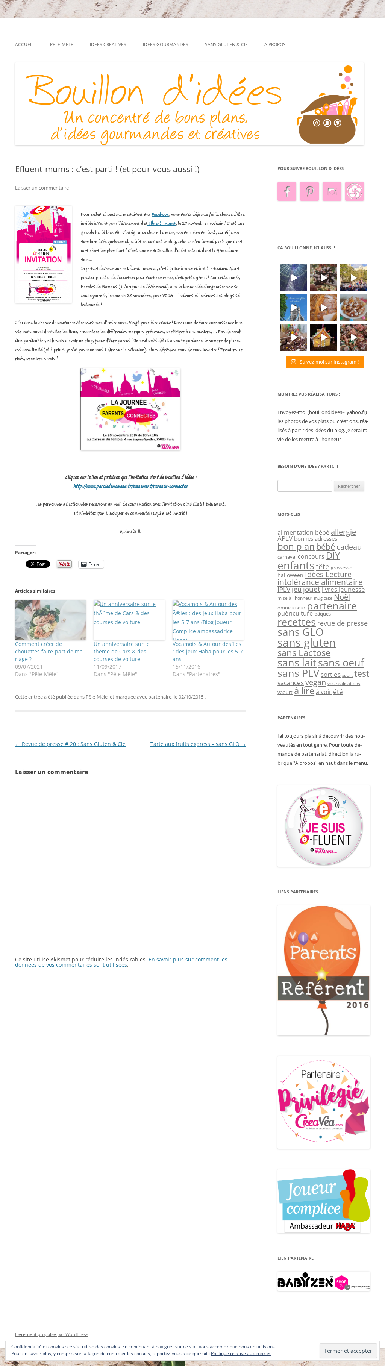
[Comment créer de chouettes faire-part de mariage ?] (50, 620)
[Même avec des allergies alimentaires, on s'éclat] (293, 337)
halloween (290, 575)
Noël (342, 596)
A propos (275, 44)
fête (322, 566)
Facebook (160, 214)
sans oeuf (341, 662)
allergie (343, 531)
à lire (304, 690)
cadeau (349, 547)
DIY (333, 555)
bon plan (296, 546)
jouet (311, 589)
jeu (297, 589)
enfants (295, 565)
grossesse (341, 567)
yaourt (285, 692)
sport (347, 675)
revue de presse (342, 623)
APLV (285, 538)
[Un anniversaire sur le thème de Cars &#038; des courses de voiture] (129, 620)
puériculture (295, 613)
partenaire (159, 696)
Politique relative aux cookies (241, 1353)
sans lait (297, 662)
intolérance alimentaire (320, 582)
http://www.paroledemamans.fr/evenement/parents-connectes (130, 486)
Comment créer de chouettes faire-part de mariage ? (50, 651)
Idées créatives (108, 44)
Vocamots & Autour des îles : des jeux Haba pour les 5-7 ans (208, 651)
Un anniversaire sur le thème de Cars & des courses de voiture (122, 651)
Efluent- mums (161, 223)
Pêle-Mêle (61, 44)
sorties (331, 674)
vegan (315, 682)
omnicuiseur (291, 607)
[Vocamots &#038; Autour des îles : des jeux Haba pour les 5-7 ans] (208, 620)
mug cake (323, 598)
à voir (324, 692)
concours (311, 556)
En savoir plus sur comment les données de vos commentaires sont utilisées (121, 962)
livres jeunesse (343, 589)
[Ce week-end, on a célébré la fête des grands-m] (353, 307)
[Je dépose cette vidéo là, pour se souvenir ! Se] (353, 277)
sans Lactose (303, 652)
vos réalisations (343, 683)
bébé (325, 546)
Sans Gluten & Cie (226, 44)
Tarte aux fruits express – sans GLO (198, 743)
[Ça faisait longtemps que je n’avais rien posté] (293, 277)
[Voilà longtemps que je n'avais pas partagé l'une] (323, 307)
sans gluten (306, 642)
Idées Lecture (328, 574)
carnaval (286, 556)
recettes (296, 622)
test (361, 673)
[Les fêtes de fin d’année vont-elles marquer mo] (353, 337)
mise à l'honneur (294, 598)
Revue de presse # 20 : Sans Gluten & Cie (70, 743)
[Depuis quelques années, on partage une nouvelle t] (323, 337)
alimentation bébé (303, 532)
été (338, 691)
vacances (290, 682)
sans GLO (300, 632)
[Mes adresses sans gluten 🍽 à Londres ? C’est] (293, 307)
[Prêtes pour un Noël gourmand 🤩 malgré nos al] (323, 277)
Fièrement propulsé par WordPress (51, 1334)
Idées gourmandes (165, 44)
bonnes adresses (315, 538)
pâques (322, 613)
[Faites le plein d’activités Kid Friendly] (323, 1033)
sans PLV (298, 673)
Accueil (24, 44)
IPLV (283, 589)
